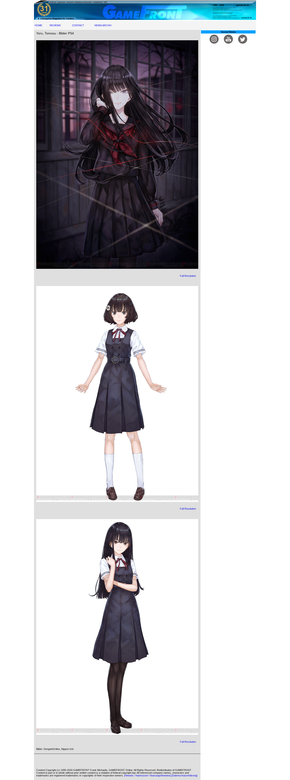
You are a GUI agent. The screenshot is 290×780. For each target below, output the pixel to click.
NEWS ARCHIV (102, 25)
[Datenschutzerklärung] (184, 775)
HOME (38, 25)
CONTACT (78, 25)
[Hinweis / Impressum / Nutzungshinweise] (147, 775)
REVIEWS (55, 25)
